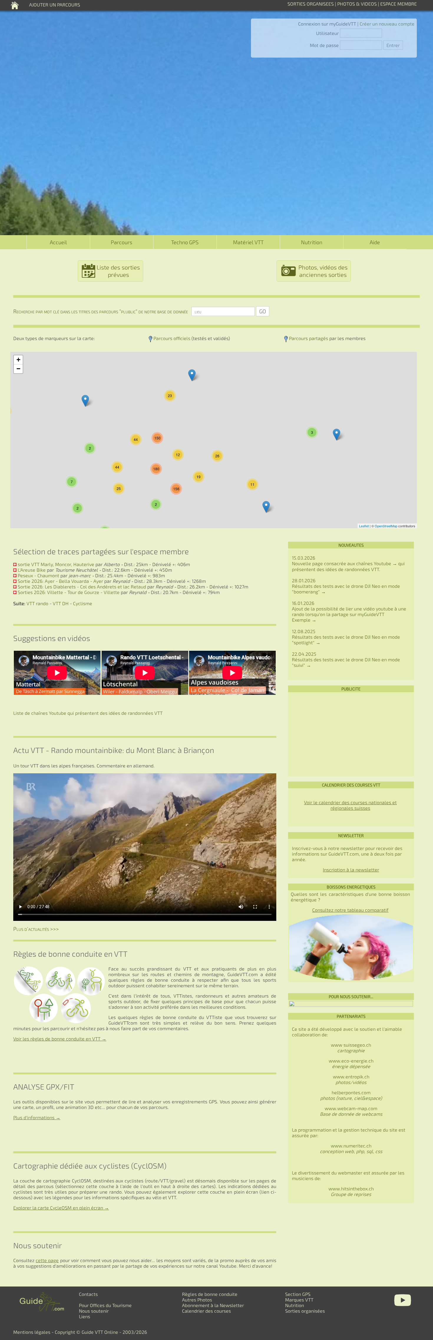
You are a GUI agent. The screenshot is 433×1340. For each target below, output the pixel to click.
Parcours (121, 242)
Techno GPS (185, 242)
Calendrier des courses (206, 1311)
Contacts (88, 1294)
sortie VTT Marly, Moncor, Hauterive (56, 564)
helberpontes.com (351, 1095)
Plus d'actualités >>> (36, 929)
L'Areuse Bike (32, 570)
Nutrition (311, 242)
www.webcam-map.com (351, 1108)
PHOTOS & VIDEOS (357, 3)
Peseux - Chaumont (38, 575)
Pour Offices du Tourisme (105, 1305)
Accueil (58, 242)
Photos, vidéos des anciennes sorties (323, 271)
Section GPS (297, 1294)
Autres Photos (197, 1299)
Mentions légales (31, 1332)
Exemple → (304, 620)
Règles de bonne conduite (209, 1294)
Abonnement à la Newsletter (213, 1305)
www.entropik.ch (351, 1079)
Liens (84, 1316)
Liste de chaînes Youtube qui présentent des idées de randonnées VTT (88, 713)
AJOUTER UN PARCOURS (54, 4)
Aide (375, 242)
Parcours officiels (171, 338)
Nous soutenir (94, 1311)
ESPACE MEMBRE (398, 3)
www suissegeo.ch (351, 1047)
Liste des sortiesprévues (118, 271)
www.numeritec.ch (351, 1148)
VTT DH (61, 603)
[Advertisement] (351, 734)
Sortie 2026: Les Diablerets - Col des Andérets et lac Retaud (82, 586)
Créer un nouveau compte (387, 23)
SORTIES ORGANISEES (310, 3)
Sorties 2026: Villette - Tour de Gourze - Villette (69, 592)
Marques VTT (299, 1299)
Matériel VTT (248, 242)
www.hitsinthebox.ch (351, 1191)
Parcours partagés (308, 338)
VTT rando (37, 603)
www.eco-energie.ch (351, 1063)
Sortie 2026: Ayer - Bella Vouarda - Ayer (60, 581)
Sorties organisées (305, 1311)
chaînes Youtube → (376, 563)
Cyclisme (82, 603)
